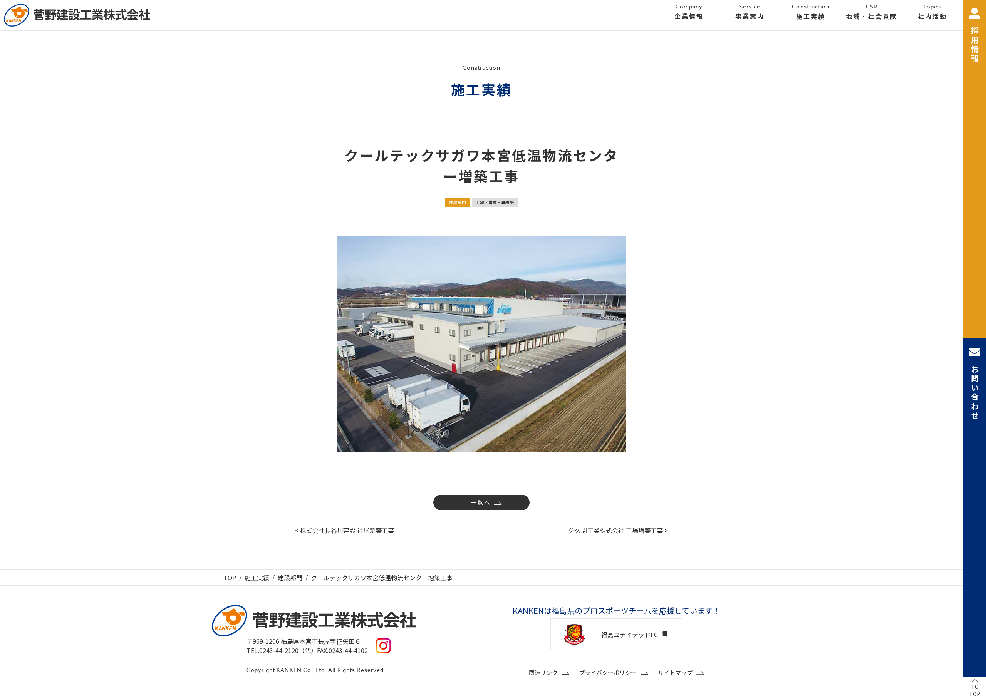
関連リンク (543, 672)
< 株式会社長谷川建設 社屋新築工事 (344, 530)
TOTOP (974, 690)
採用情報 (974, 45)
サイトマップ (675, 672)
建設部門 (457, 202)
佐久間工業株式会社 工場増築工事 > (618, 530)
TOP (229, 577)
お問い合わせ (974, 392)
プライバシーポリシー (608, 672)
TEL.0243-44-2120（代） (281, 650)
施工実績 (257, 577)
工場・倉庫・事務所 (495, 202)
